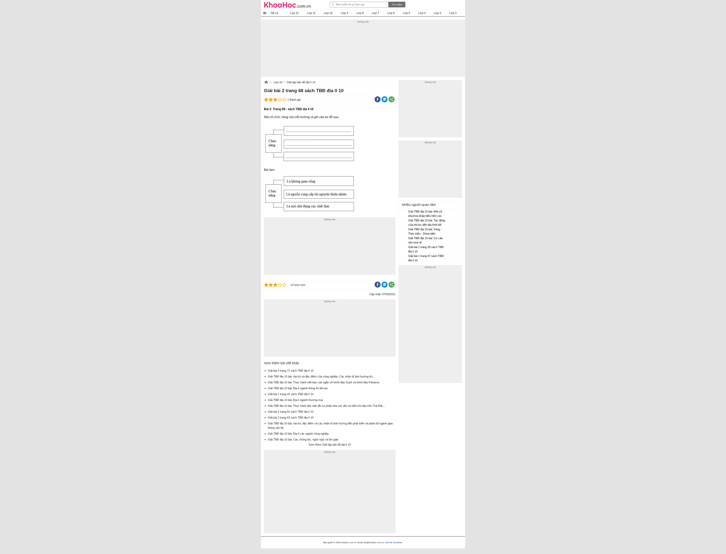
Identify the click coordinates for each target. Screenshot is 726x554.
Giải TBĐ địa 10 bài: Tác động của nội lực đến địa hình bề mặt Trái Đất (426, 223)
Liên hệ (388, 542)
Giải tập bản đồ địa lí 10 (301, 82)
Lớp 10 (278, 82)
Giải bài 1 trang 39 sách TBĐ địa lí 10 (426, 249)
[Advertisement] (363, 50)
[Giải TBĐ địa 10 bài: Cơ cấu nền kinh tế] (404, 240)
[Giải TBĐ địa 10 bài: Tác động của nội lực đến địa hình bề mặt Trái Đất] (404, 222)
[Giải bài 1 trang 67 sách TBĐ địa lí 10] (404, 258)
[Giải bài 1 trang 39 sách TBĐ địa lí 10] (404, 249)
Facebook (397, 542)
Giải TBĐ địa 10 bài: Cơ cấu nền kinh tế (425, 240)
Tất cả (274, 13)
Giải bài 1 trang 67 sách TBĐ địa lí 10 (426, 258)
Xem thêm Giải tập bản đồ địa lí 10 (330, 444)
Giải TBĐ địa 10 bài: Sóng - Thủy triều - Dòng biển (425, 231)
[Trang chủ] (287, 5)
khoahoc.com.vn (266, 82)
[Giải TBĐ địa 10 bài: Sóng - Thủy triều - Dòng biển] (404, 231)
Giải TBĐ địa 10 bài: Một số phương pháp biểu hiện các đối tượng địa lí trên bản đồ (425, 214)
